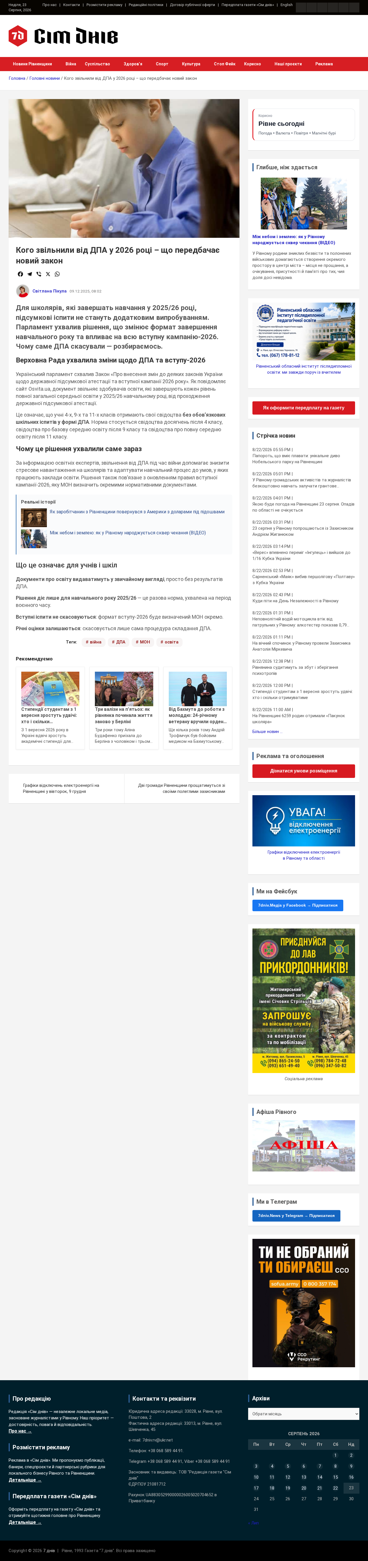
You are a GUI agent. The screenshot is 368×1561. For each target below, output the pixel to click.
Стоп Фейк (224, 64)
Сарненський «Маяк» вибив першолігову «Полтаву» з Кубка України (303, 579)
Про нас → (20, 1431)
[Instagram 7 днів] (311, 7)
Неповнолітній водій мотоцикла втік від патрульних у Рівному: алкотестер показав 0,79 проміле (299, 622)
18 (272, 1488)
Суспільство (97, 64)
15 (335, 1477)
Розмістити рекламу (104, 5)
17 (256, 1488)
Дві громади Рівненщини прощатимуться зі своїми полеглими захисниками (181, 788)
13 (304, 1477)
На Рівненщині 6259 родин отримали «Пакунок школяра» (298, 718)
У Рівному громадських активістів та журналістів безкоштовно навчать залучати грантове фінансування (301, 483)
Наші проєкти (288, 64)
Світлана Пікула (49, 291)
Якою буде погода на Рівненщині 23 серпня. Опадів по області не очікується (303, 507)
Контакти (71, 5)
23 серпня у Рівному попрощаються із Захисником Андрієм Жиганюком (302, 531)
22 (335, 1488)
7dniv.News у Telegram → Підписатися (296, 1215)
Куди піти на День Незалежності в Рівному (295, 600)
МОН (145, 642)
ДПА (120, 642)
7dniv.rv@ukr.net (157, 1440)
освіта (172, 642)
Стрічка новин (275, 435)
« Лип (253, 1523)
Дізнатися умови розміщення (303, 770)
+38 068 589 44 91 (165, 1450)
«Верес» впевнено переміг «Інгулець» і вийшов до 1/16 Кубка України (301, 555)
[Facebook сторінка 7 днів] (301, 7)
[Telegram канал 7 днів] (343, 7)
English (287, 5)
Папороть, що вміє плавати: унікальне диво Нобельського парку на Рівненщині (296, 458)
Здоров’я (133, 64)
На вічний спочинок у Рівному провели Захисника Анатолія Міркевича (301, 646)
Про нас (50, 5)
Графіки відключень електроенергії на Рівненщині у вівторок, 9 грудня (61, 788)
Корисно (252, 64)
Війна (71, 64)
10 (256, 1477)
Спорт (162, 64)
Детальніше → (25, 1480)
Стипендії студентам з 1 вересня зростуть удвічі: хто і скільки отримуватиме (302, 694)
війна (95, 642)
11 (272, 1477)
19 (287, 1488)
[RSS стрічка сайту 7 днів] (322, 7)
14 (319, 1477)
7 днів (49, 1550)
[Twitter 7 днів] (333, 7)
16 (351, 1477)
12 (287, 1477)
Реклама (324, 64)
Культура (191, 64)
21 (319, 1488)
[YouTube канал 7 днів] (354, 7)
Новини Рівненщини (32, 64)
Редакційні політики (146, 5)
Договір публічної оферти (192, 5)
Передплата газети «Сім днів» (248, 5)
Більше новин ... (267, 731)
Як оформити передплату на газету (303, 407)
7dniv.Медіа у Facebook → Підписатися (298, 905)
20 (304, 1488)
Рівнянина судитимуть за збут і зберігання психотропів (295, 670)
